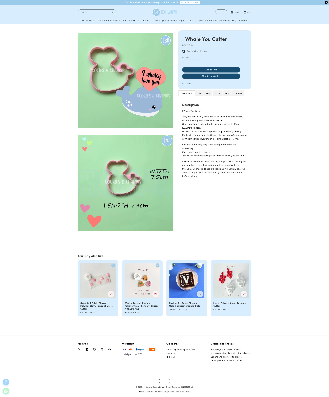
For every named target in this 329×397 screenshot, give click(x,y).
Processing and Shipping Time (180, 349)
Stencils (145, 20)
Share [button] (188, 83)
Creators (223, 20)
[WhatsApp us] (6, 391)
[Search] (112, 12)
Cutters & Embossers (108, 20)
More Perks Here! (190, 2)
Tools (191, 20)
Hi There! (170, 357)
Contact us (171, 353)
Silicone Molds (129, 20)
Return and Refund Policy (179, 392)
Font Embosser (88, 20)
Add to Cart (211, 69)
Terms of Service (146, 392)
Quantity (185, 57)
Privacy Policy (160, 392)
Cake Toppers (160, 20)
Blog (234, 20)
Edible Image (177, 20)
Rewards (243, 20)
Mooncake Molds (206, 20)
